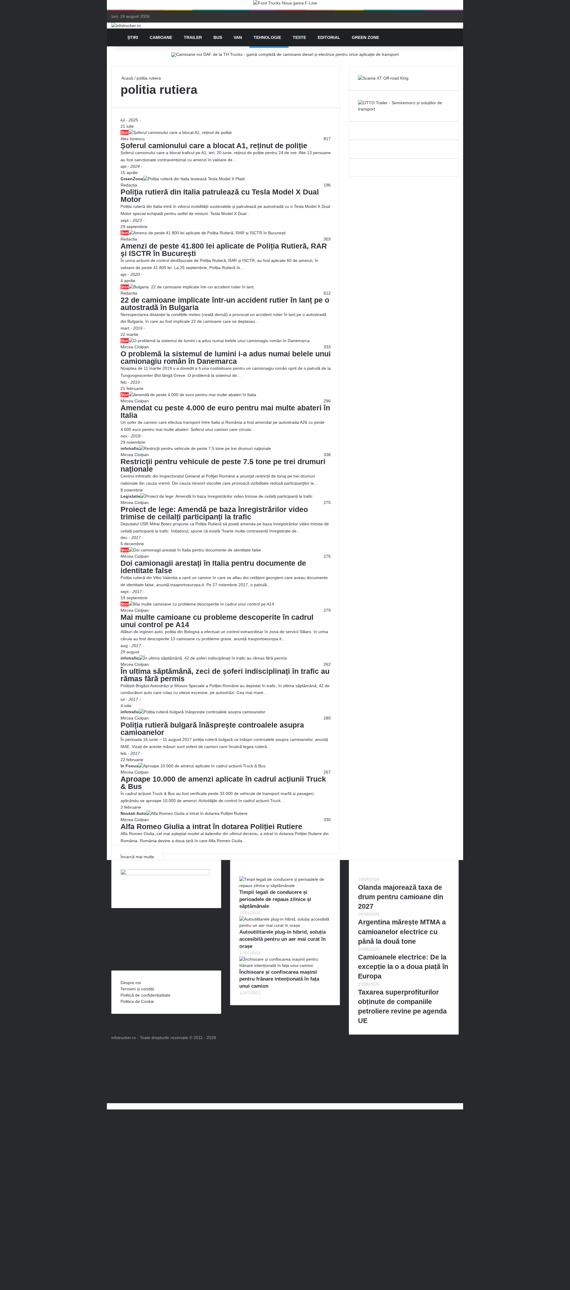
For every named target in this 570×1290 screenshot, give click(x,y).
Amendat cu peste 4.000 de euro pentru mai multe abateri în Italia (225, 411)
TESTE (299, 37)
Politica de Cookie (137, 1001)
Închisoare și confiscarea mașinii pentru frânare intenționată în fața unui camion (279, 979)
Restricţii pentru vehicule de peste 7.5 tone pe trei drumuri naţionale (223, 465)
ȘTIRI (132, 37)
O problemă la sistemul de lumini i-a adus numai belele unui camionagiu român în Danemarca (226, 357)
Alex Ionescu (133, 138)
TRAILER (193, 37)
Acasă (127, 78)
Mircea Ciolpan (135, 346)
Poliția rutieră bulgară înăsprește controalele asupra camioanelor (212, 728)
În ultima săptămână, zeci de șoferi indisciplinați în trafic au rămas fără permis (225, 675)
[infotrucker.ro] (126, 25)
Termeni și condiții (137, 989)
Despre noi (131, 982)
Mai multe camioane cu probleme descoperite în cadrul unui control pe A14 (217, 621)
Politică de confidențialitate (145, 995)
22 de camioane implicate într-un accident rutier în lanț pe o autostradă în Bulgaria (225, 304)
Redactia (129, 185)
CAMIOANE (161, 37)
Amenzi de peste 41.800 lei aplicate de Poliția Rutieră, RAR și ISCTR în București (224, 249)
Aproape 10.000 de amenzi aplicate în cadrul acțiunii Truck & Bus (223, 783)
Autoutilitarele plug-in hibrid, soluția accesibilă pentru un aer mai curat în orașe (282, 939)
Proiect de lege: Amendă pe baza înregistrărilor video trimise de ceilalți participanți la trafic (214, 513)
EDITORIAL (329, 37)
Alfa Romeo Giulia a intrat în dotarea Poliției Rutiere (211, 826)
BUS (217, 37)
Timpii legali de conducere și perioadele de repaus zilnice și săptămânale (275, 899)
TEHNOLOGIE (267, 37)
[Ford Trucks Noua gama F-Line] (285, 4)
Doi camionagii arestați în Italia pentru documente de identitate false (213, 567)
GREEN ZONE (365, 37)
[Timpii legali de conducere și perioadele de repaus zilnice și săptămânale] (285, 885)
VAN (238, 37)
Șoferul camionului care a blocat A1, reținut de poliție (214, 145)
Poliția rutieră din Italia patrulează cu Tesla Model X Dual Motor (220, 195)
